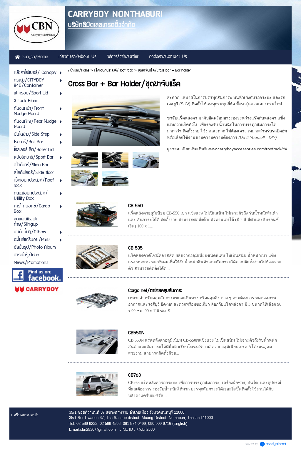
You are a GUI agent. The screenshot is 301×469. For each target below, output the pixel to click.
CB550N (136, 333)
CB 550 (135, 206)
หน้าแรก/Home (78, 70)
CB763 (134, 375)
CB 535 (135, 248)
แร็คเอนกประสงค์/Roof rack (113, 70)
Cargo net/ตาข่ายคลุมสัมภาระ (155, 291)
